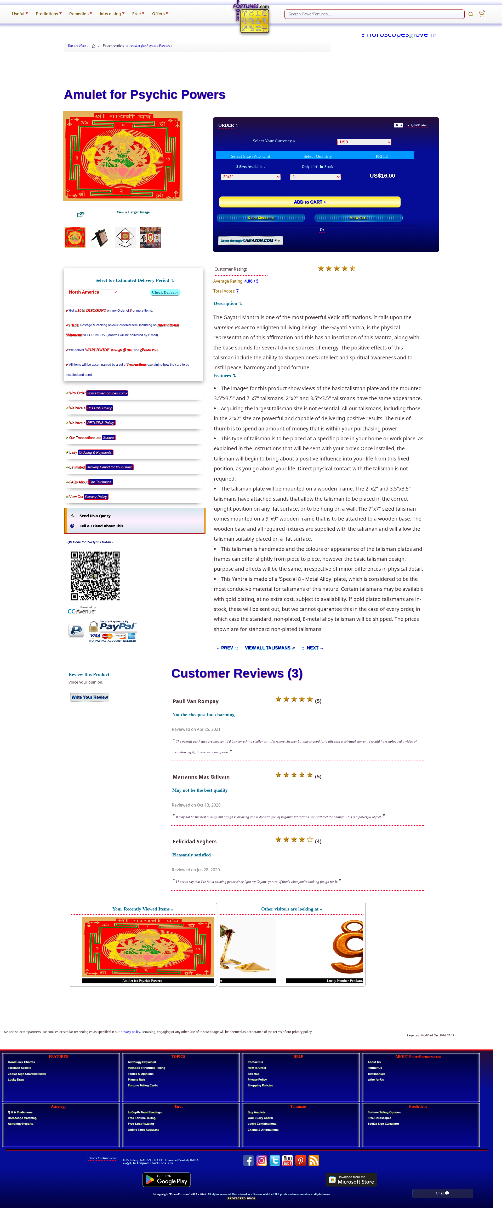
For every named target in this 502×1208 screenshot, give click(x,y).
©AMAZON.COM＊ (259, 240)
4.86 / (251, 281)
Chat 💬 (442, 1193)
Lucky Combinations (262, 1123)
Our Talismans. (100, 482)
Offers (160, 13)
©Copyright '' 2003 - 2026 (179, 1194)
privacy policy (130, 1032)
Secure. (109, 438)
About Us (374, 1062)
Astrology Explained (142, 1062)
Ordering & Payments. (96, 452)
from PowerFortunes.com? (107, 393)
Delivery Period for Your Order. (110, 467)
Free (138, 13)
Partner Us (375, 1067)
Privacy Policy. (96, 497)
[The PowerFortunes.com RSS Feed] (314, 1161)
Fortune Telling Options (384, 1112)
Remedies (80, 13)
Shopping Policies (260, 1085)
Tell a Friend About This (101, 525)
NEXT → (315, 647)
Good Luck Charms (21, 1062)
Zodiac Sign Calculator (383, 1123)
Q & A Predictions (20, 1112)
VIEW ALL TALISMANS (267, 647)
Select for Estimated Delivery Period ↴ (134, 280)
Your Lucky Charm (260, 1117)
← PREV (224, 647)
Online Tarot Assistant (143, 1129)
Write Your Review (90, 697)
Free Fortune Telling (142, 1117)
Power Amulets (113, 46)
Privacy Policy (257, 1079)
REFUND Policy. (99, 408)
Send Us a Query (94, 515)
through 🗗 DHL (122, 350)
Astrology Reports (20, 1123)
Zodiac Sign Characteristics (27, 1073)
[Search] (471, 14)
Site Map (253, 1073)
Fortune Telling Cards (143, 1085)
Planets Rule (136, 1079)
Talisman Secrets (19, 1067)
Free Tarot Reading (141, 1123)
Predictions (49, 13)
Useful (20, 13)
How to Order (257, 1067)
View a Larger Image (133, 212)
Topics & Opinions (140, 1073)
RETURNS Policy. (101, 423)
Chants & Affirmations (263, 1129)
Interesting (112, 13)
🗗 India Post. (149, 350)
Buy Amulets (256, 1112)
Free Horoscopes (379, 1117)
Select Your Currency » (274, 140)
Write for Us (376, 1079)
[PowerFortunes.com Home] (251, 16)
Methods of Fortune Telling (146, 1067)
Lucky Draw (16, 1079)
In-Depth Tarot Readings (145, 1112)
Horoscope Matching (22, 1117)
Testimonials (376, 1073)
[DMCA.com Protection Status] (242, 1200)
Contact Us (255, 1062)
